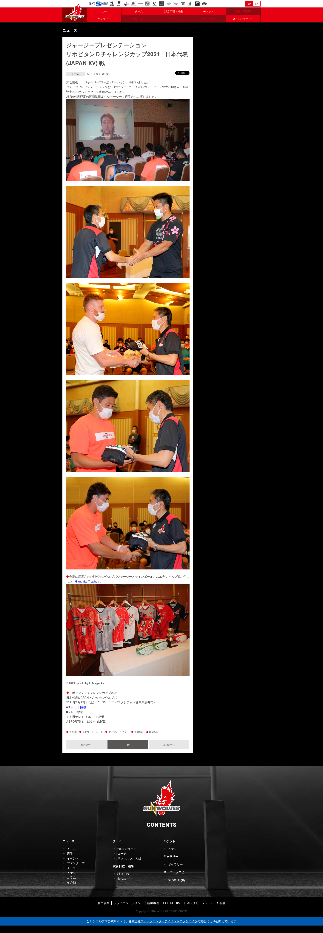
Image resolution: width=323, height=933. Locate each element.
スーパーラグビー (243, 19)
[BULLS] (176, 3)
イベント (73, 858)
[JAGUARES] (183, 3)
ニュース (104, 11)
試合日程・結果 (173, 11)
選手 (70, 853)
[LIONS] (190, 3)
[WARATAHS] (133, 3)
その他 (71, 882)
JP (249, 4)
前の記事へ (86, 744)
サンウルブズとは (129, 858)
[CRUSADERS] (154, 3)
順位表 (121, 878)
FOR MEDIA (171, 903)
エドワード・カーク (92, 731)
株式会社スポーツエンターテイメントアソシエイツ (163, 921)
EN (257, 4)
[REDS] (126, 3)
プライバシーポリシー (128, 903)
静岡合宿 (153, 731)
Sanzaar (98, 4)
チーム (139, 11)
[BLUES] (140, 3)
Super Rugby (176, 880)
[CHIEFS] (147, 3)
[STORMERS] (204, 3)
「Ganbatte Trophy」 (86, 581)
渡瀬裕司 (138, 731)
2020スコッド (126, 849)
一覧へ (127, 744)
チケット (208, 11)
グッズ (71, 868)
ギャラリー (104, 19)
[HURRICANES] (169, 3)
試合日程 (123, 874)
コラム (71, 877)
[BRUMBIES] (112, 3)
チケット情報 (77, 707)
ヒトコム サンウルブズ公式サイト (74, 11)
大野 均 (73, 731)
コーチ (121, 853)
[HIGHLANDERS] (161, 3)
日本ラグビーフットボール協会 (205, 903)
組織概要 (153, 903)
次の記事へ (169, 744)
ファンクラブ (76, 863)
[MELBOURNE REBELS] (119, 3)
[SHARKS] (197, 3)
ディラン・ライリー (118, 731)
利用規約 (104, 903)
